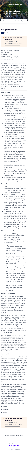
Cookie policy (17, 449)
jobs (12, 21)
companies (6, 21)
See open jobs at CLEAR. (11, 41)
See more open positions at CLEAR (14, 435)
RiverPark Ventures (15, 5)
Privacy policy (10, 449)
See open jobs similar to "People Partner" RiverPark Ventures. (13, 44)
